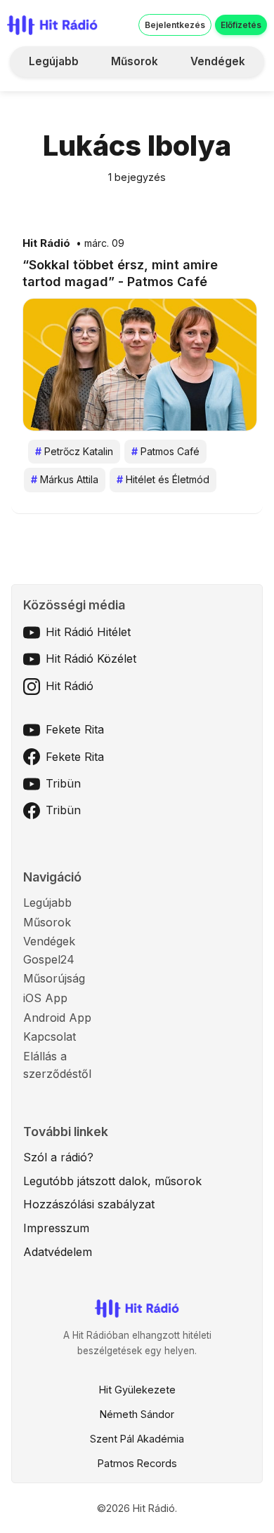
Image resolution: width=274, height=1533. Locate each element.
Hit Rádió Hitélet (88, 632)
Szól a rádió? (58, 1157)
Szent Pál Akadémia (137, 1439)
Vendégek (217, 61)
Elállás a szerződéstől (57, 1065)
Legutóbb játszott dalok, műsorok (112, 1181)
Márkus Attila (64, 479)
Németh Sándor (137, 1414)
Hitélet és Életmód (163, 479)
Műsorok (134, 61)
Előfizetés (241, 25)
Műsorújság (54, 978)
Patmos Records (137, 1463)
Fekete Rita (75, 729)
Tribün (63, 783)
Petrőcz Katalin (74, 451)
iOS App (45, 998)
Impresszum (56, 1228)
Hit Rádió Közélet (91, 658)
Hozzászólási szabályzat (89, 1204)
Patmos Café (165, 451)
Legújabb (54, 61)
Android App (57, 1018)
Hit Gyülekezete (137, 1390)
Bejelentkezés (175, 25)
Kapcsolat (49, 1036)
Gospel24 (48, 959)
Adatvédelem (57, 1252)
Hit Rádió (46, 243)
